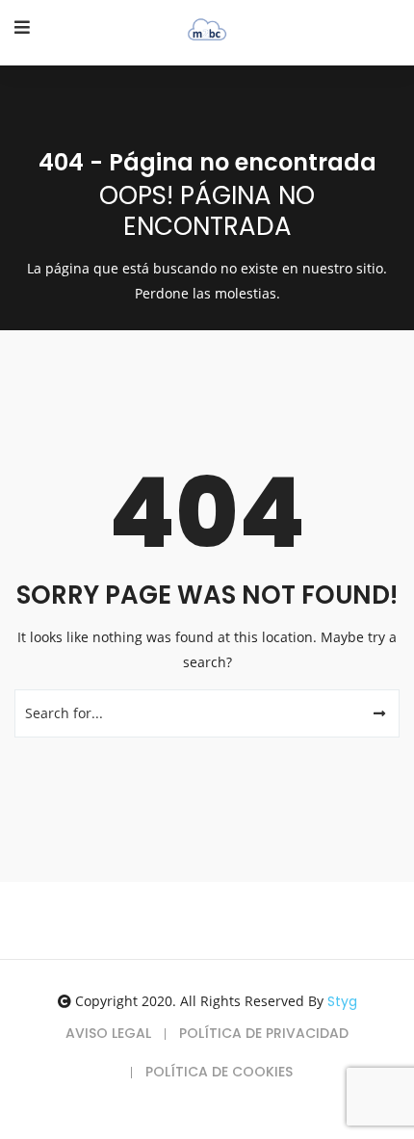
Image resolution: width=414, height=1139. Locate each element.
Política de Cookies (219, 1071)
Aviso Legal (108, 1033)
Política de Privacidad (264, 1033)
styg (342, 1001)
